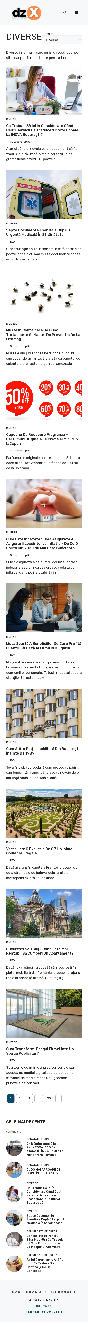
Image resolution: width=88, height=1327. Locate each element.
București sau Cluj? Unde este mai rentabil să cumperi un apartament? (40, 951)
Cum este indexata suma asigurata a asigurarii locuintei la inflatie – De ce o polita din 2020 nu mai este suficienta (42, 543)
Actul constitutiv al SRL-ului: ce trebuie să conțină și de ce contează (45, 1265)
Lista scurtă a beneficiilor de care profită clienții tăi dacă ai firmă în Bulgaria (43, 645)
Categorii (48, 33)
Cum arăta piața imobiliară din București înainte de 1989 (42, 751)
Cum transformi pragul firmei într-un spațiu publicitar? (40, 1051)
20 (49, 1098)
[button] (65, 13)
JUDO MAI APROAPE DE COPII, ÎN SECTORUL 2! (43, 1171)
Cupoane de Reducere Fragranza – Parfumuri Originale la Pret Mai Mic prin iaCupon (42, 439)
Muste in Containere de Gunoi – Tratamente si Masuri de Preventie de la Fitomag (43, 334)
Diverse (11, 119)
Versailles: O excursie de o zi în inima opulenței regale (39, 851)
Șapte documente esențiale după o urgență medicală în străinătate (38, 232)
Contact (44, 1306)
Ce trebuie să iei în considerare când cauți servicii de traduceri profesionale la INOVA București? (42, 130)
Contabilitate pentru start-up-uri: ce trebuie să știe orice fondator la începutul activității (45, 1241)
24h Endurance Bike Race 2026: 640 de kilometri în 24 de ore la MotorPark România (45, 1149)
